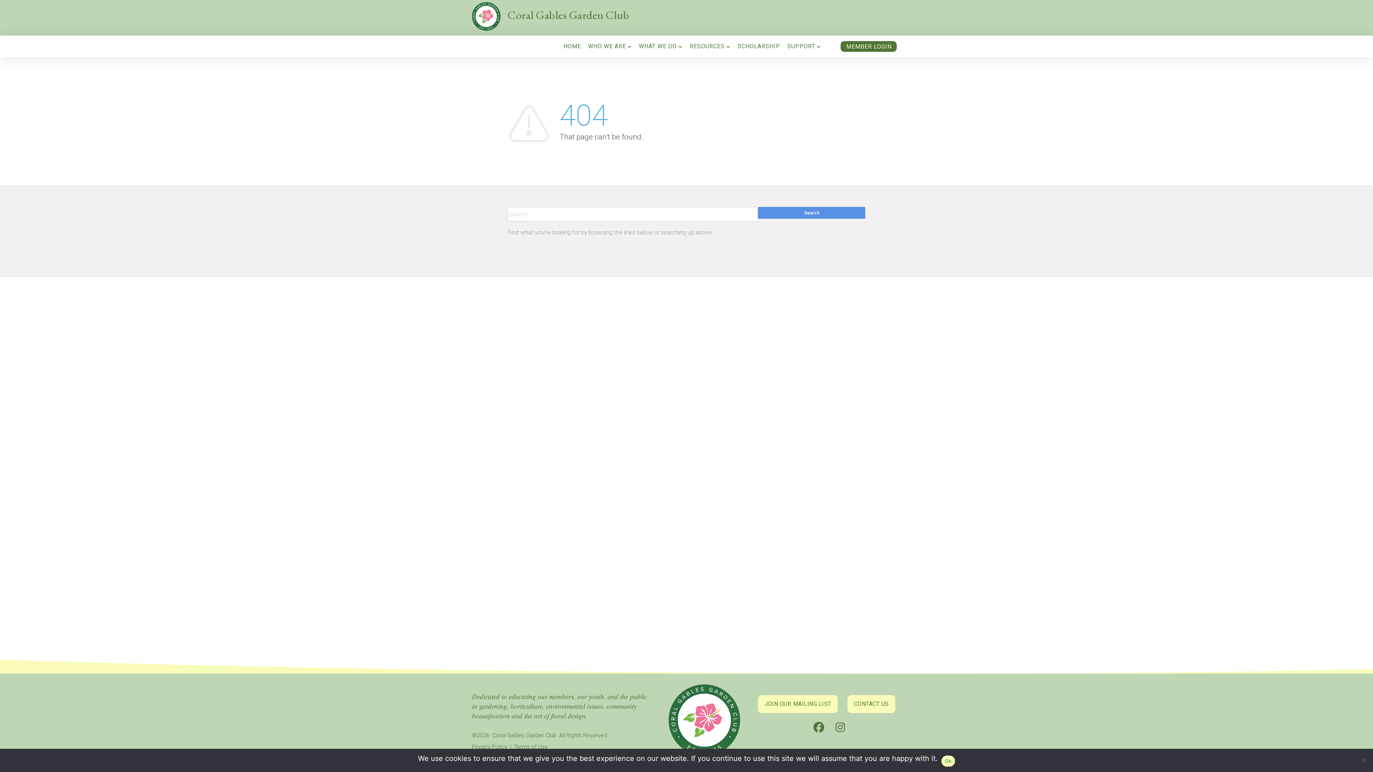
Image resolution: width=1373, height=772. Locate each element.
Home (572, 46)
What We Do (658, 46)
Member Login (869, 47)
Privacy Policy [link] (489, 746)
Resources (707, 46)
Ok (948, 761)
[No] (1364, 762)
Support (801, 46)
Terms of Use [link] (531, 746)
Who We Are (607, 46)
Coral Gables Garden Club (568, 15)
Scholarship (759, 46)
